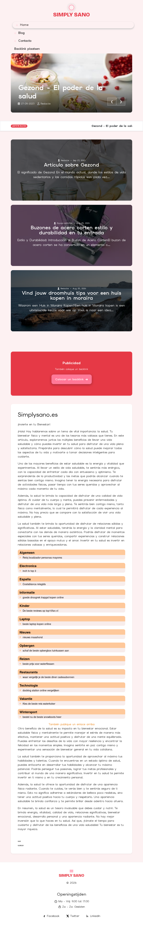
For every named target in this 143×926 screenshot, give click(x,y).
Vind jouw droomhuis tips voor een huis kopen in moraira (71, 295)
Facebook (53, 916)
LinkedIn (95, 916)
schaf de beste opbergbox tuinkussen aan (46, 650)
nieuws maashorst (33, 637)
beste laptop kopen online (37, 624)
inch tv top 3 (29, 570)
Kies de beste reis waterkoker (39, 703)
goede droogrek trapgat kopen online (43, 597)
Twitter (74, 916)
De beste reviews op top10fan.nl (40, 610)
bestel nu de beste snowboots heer (42, 717)
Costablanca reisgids (34, 584)
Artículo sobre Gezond (71, 164)
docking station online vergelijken (41, 690)
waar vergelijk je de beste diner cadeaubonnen (48, 677)
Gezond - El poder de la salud (60, 91)
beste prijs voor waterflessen (38, 663)
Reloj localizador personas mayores (42, 557)
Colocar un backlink (69, 379)
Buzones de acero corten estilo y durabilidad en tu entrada (71, 230)
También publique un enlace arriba (72, 724)
